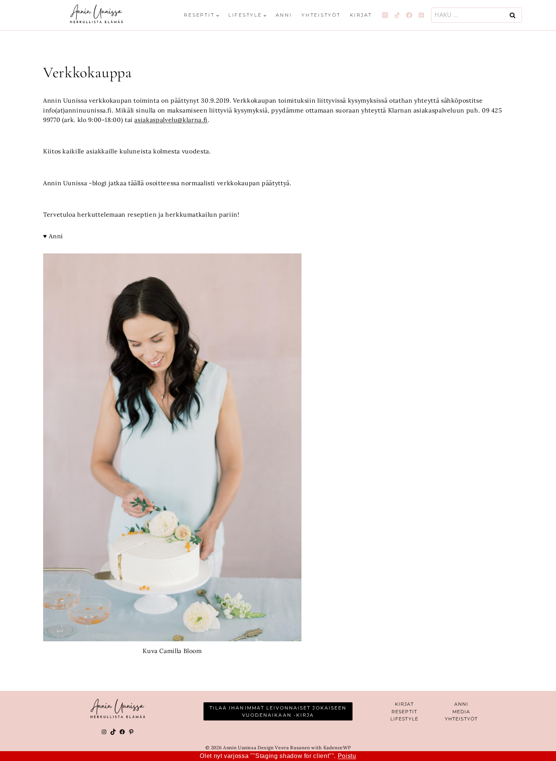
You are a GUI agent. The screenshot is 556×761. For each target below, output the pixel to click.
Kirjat (361, 15)
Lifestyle (404, 719)
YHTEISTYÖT (461, 719)
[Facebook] (409, 15)
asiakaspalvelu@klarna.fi (170, 119)
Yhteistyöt (321, 15)
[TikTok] (397, 15)
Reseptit (404, 711)
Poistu (347, 756)
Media (461, 711)
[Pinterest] (421, 15)
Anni (284, 15)
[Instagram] (385, 15)
